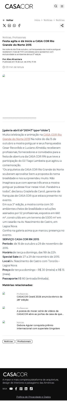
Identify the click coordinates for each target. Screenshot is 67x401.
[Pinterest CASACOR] (21, 388)
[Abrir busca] (55, 6)
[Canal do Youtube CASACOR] (11, 388)
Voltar (9, 20)
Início (37, 20)
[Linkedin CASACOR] (26, 388)
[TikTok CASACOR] (31, 388)
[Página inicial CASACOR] (18, 6)
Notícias (48, 20)
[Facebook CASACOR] (16, 388)
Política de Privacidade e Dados (33, 397)
